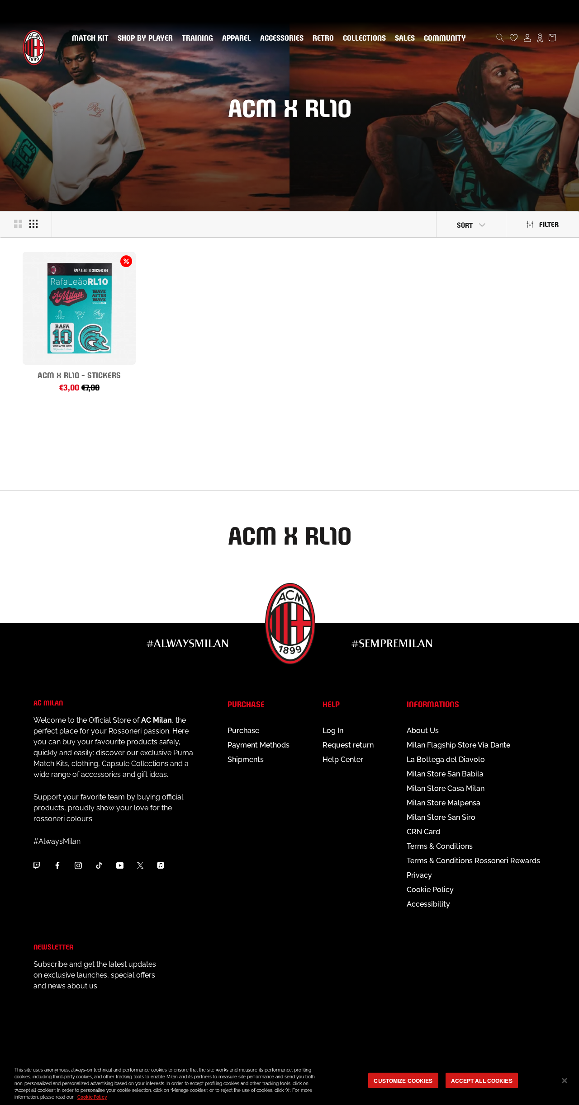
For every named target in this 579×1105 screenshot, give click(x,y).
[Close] (564, 1081)
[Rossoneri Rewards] (540, 37)
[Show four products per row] (33, 224)
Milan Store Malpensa (443, 803)
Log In (333, 730)
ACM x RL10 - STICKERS (79, 374)
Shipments (246, 759)
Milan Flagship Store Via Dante (458, 745)
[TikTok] (99, 865)
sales (403, 38)
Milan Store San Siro (441, 817)
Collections (362, 38)
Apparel (234, 38)
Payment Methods (259, 745)
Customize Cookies (403, 1080)
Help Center (343, 759)
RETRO (321, 38)
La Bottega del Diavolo (446, 759)
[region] (289, 1081)
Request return (348, 745)
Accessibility (428, 904)
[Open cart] (552, 37)
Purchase (243, 730)
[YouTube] (119, 865)
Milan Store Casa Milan (445, 788)
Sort (465, 224)
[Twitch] (36, 865)
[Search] (500, 37)
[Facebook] (57, 865)
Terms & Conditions (440, 846)
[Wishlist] (514, 37)
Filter (549, 223)
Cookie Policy (430, 889)
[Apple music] (160, 865)
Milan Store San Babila (445, 774)
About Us (423, 730)
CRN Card (423, 832)
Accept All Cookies (482, 1080)
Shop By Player (145, 38)
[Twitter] (140, 865)
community (443, 38)
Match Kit (88, 38)
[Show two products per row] (18, 224)
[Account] (527, 37)
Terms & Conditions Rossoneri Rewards (473, 860)
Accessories (280, 38)
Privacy (419, 875)
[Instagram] (78, 865)
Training (195, 38)
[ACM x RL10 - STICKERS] (79, 308)
